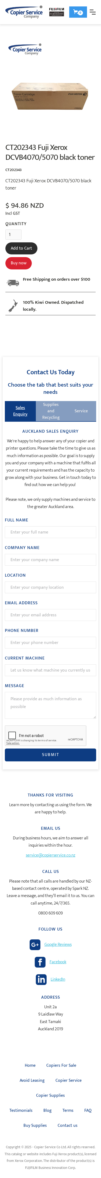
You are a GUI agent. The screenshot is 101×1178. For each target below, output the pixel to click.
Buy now (18, 263)
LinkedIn (58, 979)
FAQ (88, 1110)
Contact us (68, 1125)
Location (15, 575)
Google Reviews (58, 944)
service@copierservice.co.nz (50, 855)
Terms (68, 1110)
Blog (47, 1110)
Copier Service (68, 1080)
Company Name (22, 548)
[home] (35, 12)
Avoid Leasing (32, 1080)
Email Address (21, 603)
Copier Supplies (50, 1095)
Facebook (58, 962)
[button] (78, 12)
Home (30, 1065)
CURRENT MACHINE (25, 658)
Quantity (16, 224)
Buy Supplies (35, 1125)
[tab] (20, 411)
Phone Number (22, 631)
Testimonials (21, 1110)
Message (14, 686)
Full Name (16, 520)
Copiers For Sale (61, 1065)
